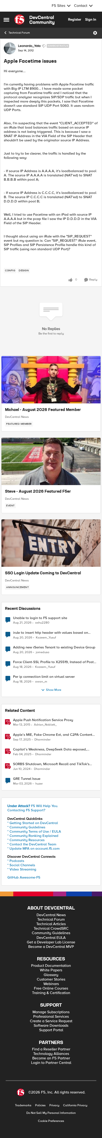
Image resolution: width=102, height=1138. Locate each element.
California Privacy (75, 1105)
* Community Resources (26, 840)
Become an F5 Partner (51, 1058)
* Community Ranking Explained (32, 836)
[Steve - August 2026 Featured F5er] (51, 461)
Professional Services (51, 1016)
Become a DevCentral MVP (51, 947)
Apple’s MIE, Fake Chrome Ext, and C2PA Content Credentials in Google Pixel (52, 735)
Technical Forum (19, 33)
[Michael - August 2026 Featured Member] (51, 379)
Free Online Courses (51, 988)
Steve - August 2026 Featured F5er (38, 492)
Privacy (54, 1105)
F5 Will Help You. (32, 806)
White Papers (51, 970)
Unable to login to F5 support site (40, 618)
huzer (39, 783)
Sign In (90, 19)
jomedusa (42, 652)
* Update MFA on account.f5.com (33, 848)
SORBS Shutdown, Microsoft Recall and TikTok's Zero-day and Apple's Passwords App (51, 764)
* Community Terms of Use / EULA (34, 831)
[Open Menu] (95, 33)
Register (74, 19)
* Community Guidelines (26, 827)
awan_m (41, 681)
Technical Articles (51, 924)
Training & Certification (51, 993)
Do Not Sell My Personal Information (51, 1113)
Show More (53, 690)
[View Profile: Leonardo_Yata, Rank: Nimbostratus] (10, 48)
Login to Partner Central (51, 1063)
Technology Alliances (51, 1054)
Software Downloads (51, 1025)
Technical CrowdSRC (51, 928)
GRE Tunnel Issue (26, 779)
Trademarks (23, 1105)
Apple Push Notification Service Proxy (43, 720)
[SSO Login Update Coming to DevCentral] (51, 543)
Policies (40, 1105)
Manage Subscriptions (51, 1012)
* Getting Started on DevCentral (32, 823)
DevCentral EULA (51, 938)
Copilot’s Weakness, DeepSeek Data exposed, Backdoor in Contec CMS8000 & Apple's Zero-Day (53, 749)
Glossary (51, 975)
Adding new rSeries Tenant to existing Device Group (54, 647)
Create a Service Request (51, 1021)
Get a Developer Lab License (51, 942)
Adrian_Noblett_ (45, 725)
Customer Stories (51, 979)
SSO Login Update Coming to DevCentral (43, 573)
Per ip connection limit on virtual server (44, 677)
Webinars (51, 984)
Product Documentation (51, 966)
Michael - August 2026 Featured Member (43, 410)
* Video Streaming (21, 869)
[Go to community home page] (34, 19)
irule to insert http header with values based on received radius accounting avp (50, 633)
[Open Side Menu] (6, 19)
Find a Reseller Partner (51, 1049)
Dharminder (42, 739)
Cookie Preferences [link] (51, 1121)
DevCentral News (17, 417)
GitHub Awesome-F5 (23, 877)
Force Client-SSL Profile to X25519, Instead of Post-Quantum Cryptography (54, 662)
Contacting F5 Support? (26, 810)
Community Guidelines (51, 933)
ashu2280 (42, 623)
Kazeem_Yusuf (46, 637)
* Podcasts (15, 861)
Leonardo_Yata (29, 46)
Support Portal (51, 1030)
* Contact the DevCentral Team (31, 844)
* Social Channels (21, 865)
